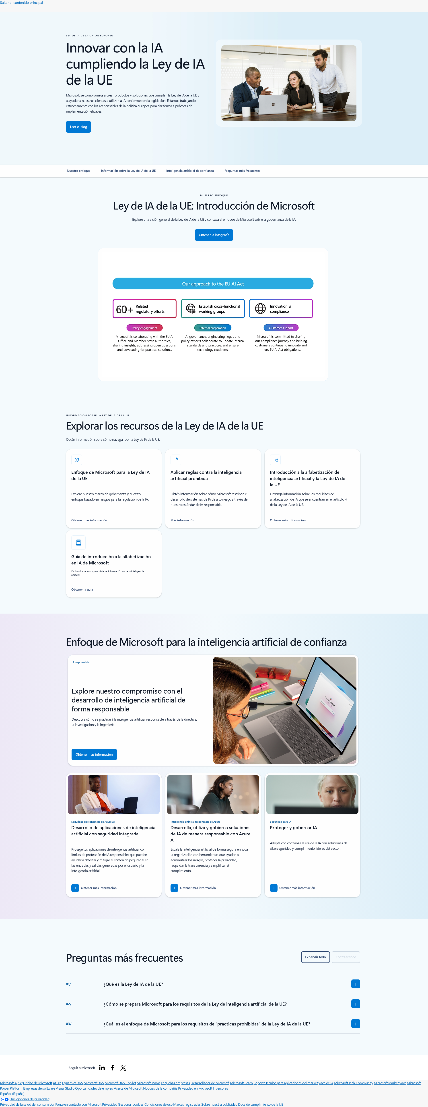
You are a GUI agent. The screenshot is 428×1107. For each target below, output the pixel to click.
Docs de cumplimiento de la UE (260, 1104)
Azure (57, 1082)
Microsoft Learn (241, 1082)
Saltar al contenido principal (21, 2)
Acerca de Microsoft (128, 1088)
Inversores (220, 1088)
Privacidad (109, 1104)
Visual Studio (65, 1088)
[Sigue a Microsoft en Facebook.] (112, 1067)
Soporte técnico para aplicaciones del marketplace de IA (293, 1082)
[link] (78, 172)
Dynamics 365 (72, 1082)
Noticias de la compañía (160, 1088)
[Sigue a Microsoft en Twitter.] (123, 1067)
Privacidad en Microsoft (195, 1088)
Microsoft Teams (148, 1082)
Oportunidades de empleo (94, 1088)
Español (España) (12, 1093)
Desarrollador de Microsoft (210, 1082)
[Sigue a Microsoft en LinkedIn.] (102, 1067)
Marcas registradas (186, 1104)
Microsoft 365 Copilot (120, 1082)
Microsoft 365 (94, 1082)
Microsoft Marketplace (390, 1082)
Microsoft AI (8, 1082)
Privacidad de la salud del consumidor (27, 1104)
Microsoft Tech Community (353, 1082)
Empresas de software (39, 1088)
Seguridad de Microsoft (35, 1082)
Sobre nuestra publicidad (219, 1104)
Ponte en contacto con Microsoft (78, 1104)
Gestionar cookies (131, 1104)
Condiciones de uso (158, 1104)
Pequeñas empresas (175, 1082)
